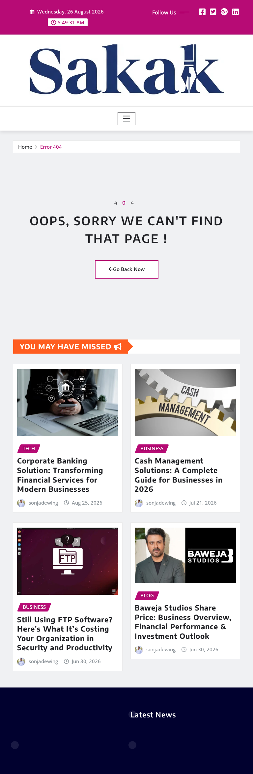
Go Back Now (129, 269)
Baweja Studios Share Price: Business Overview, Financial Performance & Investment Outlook (183, 621)
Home (25, 146)
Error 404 (51, 146)
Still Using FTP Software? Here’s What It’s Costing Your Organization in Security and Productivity (65, 633)
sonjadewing (43, 502)
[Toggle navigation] (127, 118)
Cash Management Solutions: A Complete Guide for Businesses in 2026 (179, 474)
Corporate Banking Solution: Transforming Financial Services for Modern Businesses (60, 474)
